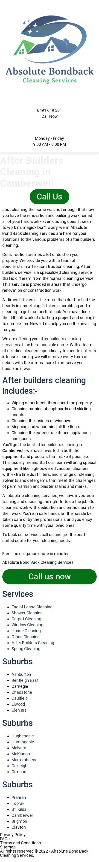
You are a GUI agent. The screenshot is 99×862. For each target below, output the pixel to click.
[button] (49, 153)
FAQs (5, 838)
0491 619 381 (49, 110)
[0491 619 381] (49, 105)
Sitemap (8, 847)
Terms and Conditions (20, 842)
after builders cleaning (57, 444)
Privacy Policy (13, 834)
